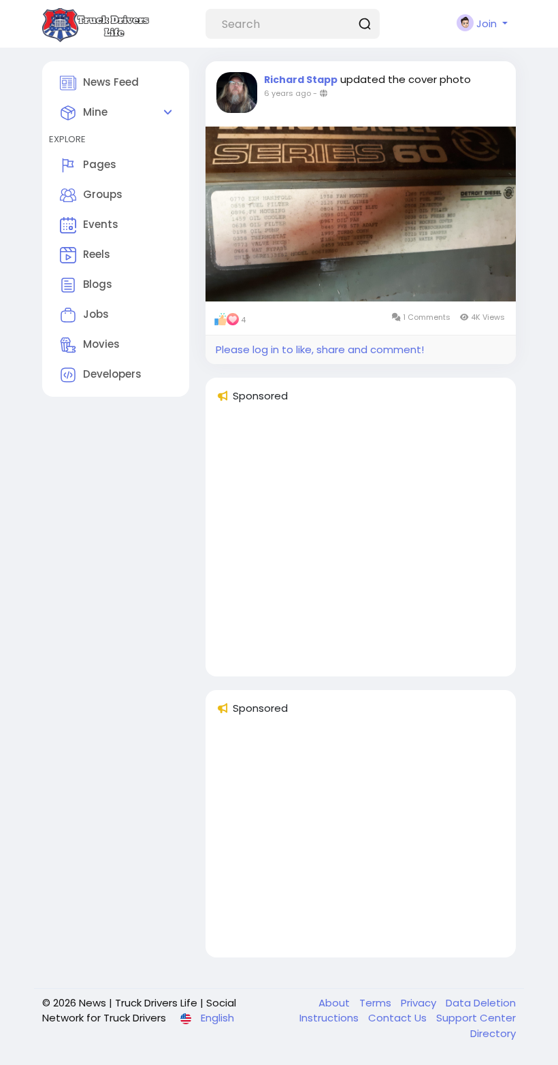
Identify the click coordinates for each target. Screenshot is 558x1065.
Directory (493, 1033)
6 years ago (287, 93)
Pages (99, 164)
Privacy (420, 1003)
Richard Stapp (301, 79)
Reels (96, 254)
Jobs (96, 314)
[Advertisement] (360, 546)
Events (100, 224)
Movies (101, 344)
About (335, 1003)
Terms (376, 1003)
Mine (95, 112)
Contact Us (398, 1018)
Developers (112, 374)
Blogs (97, 284)
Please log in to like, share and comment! (320, 349)
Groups (102, 194)
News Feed (111, 82)
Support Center (476, 1018)
